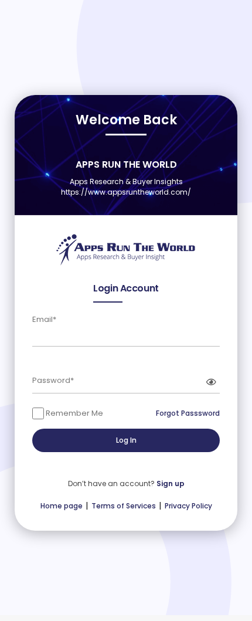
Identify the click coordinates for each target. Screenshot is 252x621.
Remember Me (73, 413)
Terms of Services (123, 506)
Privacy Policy (188, 506)
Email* (44, 319)
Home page (61, 506)
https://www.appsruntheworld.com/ (126, 192)
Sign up (170, 483)
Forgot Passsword (188, 413)
